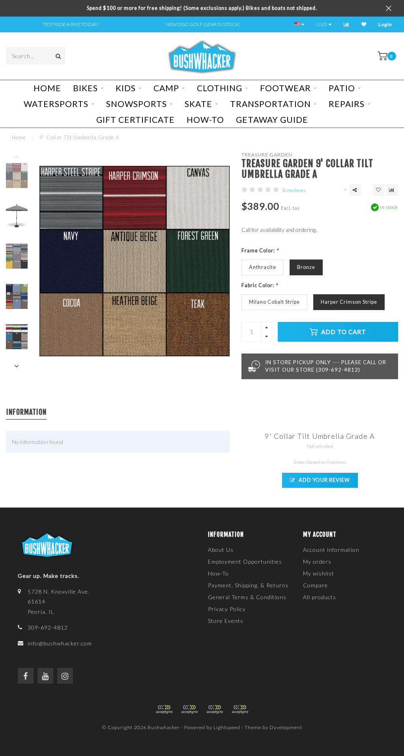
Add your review (323, 480)
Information (26, 412)
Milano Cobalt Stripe (274, 302)
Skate (198, 104)
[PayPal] (189, 709)
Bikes (85, 88)
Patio (342, 88)
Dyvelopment (285, 727)
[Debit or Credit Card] (164, 709)
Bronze (306, 267)
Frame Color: (260, 251)
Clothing (219, 88)
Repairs (347, 104)
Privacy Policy (227, 609)
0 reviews (294, 190)
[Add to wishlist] (379, 190)
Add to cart (343, 331)
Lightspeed (226, 727)
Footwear (285, 88)
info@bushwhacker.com (60, 643)
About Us (221, 549)
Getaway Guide (272, 119)
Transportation (270, 104)
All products (319, 597)
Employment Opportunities (245, 561)
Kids (126, 88)
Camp (166, 88)
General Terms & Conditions (247, 597)
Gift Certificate (135, 119)
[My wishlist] (364, 24)
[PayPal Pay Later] (214, 709)
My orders (317, 561)
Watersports (56, 104)
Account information (331, 549)
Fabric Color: (259, 285)
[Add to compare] (392, 190)
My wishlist (318, 573)
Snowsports (136, 104)
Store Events (225, 620)
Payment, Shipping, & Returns (248, 585)
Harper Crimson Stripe (349, 302)
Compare (315, 585)
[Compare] (347, 24)
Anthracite (262, 267)
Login (385, 24)
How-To (205, 119)
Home (47, 88)
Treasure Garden (266, 155)
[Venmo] (240, 709)
